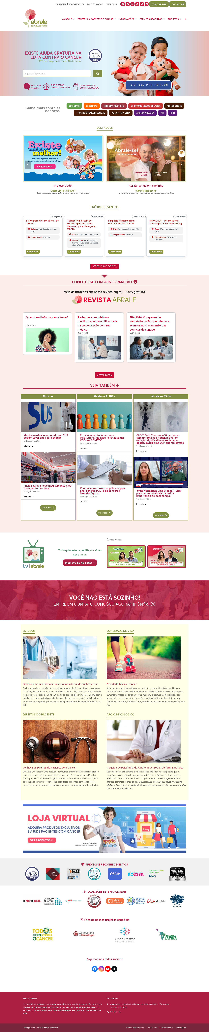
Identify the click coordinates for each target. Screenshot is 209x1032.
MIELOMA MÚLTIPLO (114, 106)
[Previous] (28, 165)
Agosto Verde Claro (146, 185)
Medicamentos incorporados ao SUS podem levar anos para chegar (46, 436)
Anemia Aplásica (145, 112)
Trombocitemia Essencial (90, 112)
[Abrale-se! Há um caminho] (63, 158)
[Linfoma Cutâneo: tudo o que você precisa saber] (126, 556)
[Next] (181, 165)
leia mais (28, 446)
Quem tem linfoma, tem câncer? (47, 317)
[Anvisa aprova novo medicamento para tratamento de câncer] (48, 467)
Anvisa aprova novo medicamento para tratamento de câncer (47, 487)
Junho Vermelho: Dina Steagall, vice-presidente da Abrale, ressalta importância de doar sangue (159, 493)
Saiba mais (32, 251)
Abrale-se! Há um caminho (63, 185)
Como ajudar (181, 1028)
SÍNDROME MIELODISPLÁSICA (145, 106)
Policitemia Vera (120, 112)
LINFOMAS (74, 106)
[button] (185, 19)
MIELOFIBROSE (174, 106)
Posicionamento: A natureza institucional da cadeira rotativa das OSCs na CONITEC (102, 438)
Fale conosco (152, 1028)
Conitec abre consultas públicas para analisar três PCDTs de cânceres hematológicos (102, 491)
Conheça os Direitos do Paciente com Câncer (49, 767)
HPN (172, 112)
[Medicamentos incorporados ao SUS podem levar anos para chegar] (48, 417)
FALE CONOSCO (95, 4)
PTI (162, 112)
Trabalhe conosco (166, 1028)
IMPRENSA (111, 4)
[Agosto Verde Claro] (146, 158)
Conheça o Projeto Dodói (149, 85)
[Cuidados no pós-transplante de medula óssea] (166, 556)
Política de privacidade (135, 1028)
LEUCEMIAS (91, 106)
